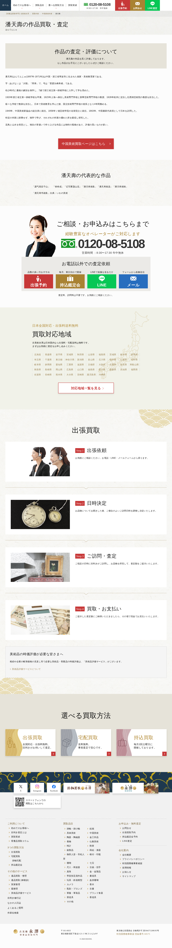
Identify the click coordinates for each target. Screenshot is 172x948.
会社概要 (126, 855)
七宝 (92, 863)
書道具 (93, 876)
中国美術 (94, 833)
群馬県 (134, 354)
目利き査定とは (19, 832)
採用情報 (126, 868)
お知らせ (126, 872)
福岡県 (134, 369)
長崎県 (48, 374)
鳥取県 (37, 369)
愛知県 (59, 364)
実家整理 (15, 884)
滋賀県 (80, 364)
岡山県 (59, 369)
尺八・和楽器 (73, 867)
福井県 (113, 359)
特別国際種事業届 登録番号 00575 (133, 934)
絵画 (92, 829)
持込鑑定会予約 (130, 837)
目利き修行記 (14, 898)
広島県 (70, 369)
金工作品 (94, 837)
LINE (102, 285)
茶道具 (70, 897)
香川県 (102, 369)
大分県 (70, 374)
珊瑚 (69, 863)
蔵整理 (14, 889)
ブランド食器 (96, 893)
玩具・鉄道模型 (74, 880)
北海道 (37, 354)
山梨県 (123, 359)
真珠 (69, 871)
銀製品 (70, 850)
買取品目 (39, 5)
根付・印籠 (95, 854)
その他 (70, 901)
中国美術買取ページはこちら (83, 144)
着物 (69, 841)
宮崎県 (80, 374)
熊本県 (59, 374)
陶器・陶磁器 (73, 837)
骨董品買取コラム (20, 841)
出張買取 (15, 852)
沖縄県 (102, 374)
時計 (69, 846)
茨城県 (113, 354)
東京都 (59, 359)
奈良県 (123, 364)
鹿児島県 (91, 374)
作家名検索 (13, 913)
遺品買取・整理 (19, 876)
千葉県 (48, 359)
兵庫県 (113, 364)
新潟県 (80, 359)
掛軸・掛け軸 (73, 829)
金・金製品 (95, 871)
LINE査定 (152, 8)
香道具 (93, 897)
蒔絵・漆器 (95, 850)
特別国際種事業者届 (132, 863)
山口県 (80, 369)
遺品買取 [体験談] (20, 880)
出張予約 (122, 8)
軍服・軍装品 (73, 893)
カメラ (70, 884)
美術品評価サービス (21, 893)
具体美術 (71, 833)
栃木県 (123, 354)
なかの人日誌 (14, 903)
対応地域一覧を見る (86, 388)
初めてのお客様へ (22, 5)
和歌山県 (134, 364)
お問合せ (137, 8)
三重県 (70, 364)
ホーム (5, 5)
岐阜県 (37, 364)
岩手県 (59, 354)
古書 (92, 889)
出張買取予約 (129, 832)
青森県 (48, 354)
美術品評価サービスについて (26, 669)
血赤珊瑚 (94, 880)
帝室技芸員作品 (74, 876)
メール (133, 285)
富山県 (91, 359)
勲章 (92, 846)
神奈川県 (69, 359)
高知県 (123, 369)
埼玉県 (37, 359)
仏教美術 (94, 841)
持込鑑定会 (70, 285)
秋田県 (80, 354)
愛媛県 (113, 369)
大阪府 (102, 364)
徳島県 (91, 369)
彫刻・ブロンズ (74, 889)
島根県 (48, 369)
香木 (92, 884)
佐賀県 (37, 374)
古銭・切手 (95, 867)
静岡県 (48, 364)
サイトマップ (129, 876)
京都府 (91, 364)
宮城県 (70, 354)
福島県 (102, 354)
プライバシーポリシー (133, 859)
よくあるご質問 (15, 908)
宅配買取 (15, 856)
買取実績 (72, 5)
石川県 (102, 359)
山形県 (91, 354)
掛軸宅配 (16, 860)
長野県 (134, 359)
